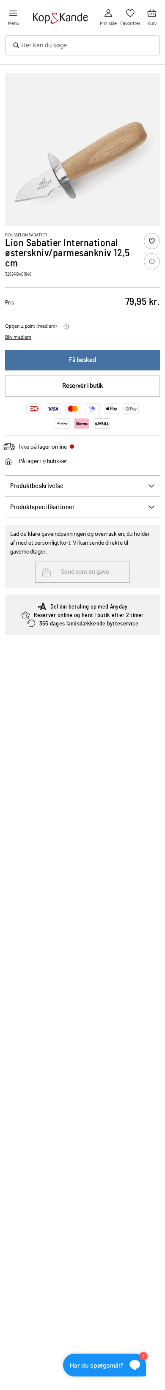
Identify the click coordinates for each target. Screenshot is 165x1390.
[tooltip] (152, 261)
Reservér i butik (82, 386)
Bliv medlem (18, 337)
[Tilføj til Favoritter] (152, 241)
